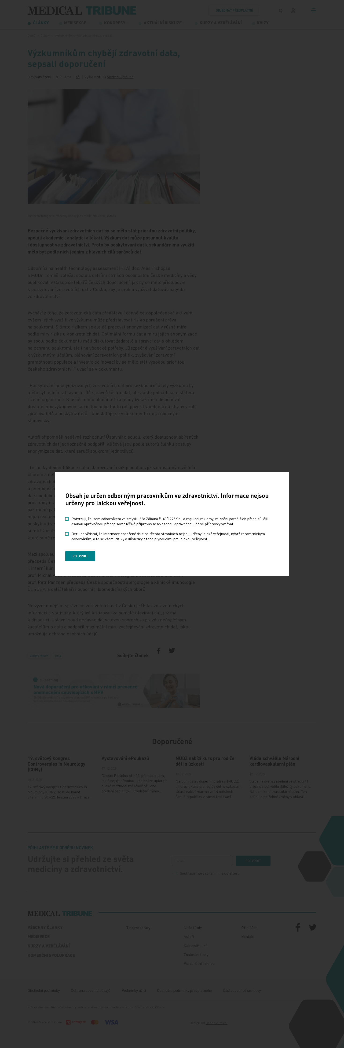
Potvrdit (80, 556)
